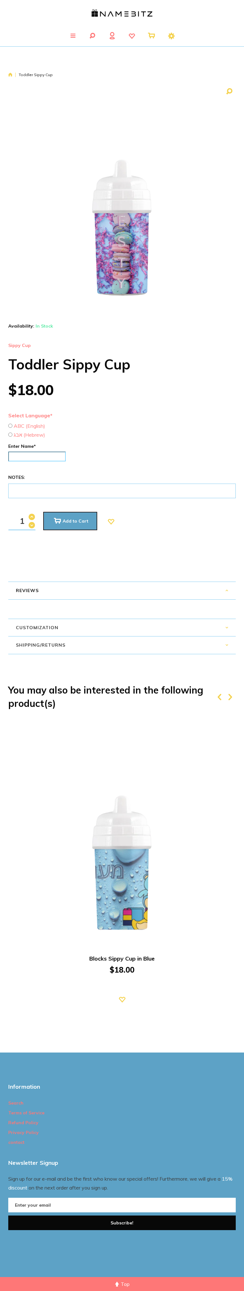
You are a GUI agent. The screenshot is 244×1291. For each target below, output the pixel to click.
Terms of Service (26, 1113)
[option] (122, 871)
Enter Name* (22, 446)
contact (16, 1142)
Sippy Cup (19, 345)
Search (16, 1103)
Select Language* (30, 415)
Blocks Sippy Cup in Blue (122, 958)
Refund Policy (23, 1122)
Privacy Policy (23, 1132)
